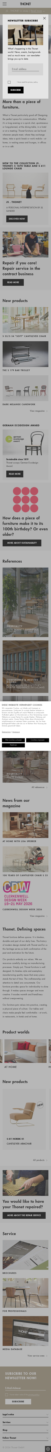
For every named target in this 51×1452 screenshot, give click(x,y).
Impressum (16, 732)
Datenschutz (6, 732)
